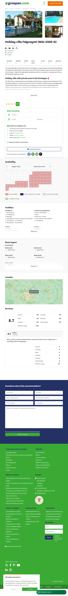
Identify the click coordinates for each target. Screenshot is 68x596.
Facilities (26, 62)
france (11, 9)
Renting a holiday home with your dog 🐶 (16, 493)
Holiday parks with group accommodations (17, 488)
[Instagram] (10, 570)
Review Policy (57, 587)
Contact (8, 470)
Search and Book (40, 452)
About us (38, 455)
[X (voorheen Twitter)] (6, 565)
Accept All (29, 589)
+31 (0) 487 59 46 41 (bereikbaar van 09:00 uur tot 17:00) (46, 489)
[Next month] (50, 166)
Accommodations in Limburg (13, 511)
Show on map (34, 292)
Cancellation (9, 460)
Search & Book (55, 3)
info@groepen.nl (41, 493)
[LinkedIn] (6, 570)
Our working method (11, 452)
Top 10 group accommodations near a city (16, 491)
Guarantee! (22, 137)
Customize (13, 589)
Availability (18, 62)
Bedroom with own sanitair (13, 498)
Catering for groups (11, 468)
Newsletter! (39, 460)
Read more (34, 95)
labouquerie (25, 9)
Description (9, 62)
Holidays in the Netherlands (43, 465)
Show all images (55, 34)
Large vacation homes (11, 496)
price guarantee (18, 133)
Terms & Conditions (41, 458)
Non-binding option (11, 463)
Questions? (58, 62)
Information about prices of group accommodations (19, 455)
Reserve (8, 458)
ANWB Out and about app (42, 463)
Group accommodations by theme (14, 503)
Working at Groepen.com (42, 468)
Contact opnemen (22, 434)
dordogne (17, 9)
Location (43, 62)
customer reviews (19, 135)
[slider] (10, 104)
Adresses (8, 465)
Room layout (33, 62)
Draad (61, 581)
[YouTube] (18, 565)
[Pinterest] (14, 565)
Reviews (50, 62)
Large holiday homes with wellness (15, 501)
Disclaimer (48, 587)
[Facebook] (10, 565)
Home (6, 9)
